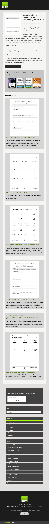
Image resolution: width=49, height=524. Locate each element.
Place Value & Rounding (13, 469)
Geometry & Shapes (12, 458)
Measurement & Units (13, 461)
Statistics (9, 480)
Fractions (9, 453)
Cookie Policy (41, 522)
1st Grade (10, 424)
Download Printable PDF (13, 66)
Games (9, 455)
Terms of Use (28, 522)
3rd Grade (10, 430)
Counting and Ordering (13, 450)
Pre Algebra (10, 472)
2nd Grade (10, 427)
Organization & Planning (13, 466)
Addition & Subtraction (13, 445)
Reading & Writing (12, 477)
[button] (45, 5)
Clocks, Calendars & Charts (14, 447)
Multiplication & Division (13, 463)
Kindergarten (10, 422)
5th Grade (10, 435)
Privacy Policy (35, 522)
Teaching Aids (11, 482)
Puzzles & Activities (12, 474)
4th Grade (10, 433)
